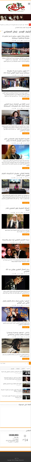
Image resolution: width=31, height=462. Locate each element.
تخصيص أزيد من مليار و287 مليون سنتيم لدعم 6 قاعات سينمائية (12, 396)
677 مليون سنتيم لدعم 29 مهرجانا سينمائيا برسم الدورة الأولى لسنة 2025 (16, 71)
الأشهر (23, 369)
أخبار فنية (19, 212)
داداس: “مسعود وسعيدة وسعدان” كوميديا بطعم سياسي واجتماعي (17, 333)
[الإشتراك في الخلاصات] (0, 31)
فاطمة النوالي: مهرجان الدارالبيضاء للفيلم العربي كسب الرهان (15, 174)
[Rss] (18, 458)
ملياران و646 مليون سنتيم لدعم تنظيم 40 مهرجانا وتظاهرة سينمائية (15, 37)
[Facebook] (16, 458)
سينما (20, 40)
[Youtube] (15, 458)
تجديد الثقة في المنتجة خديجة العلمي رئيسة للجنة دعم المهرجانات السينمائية (16, 105)
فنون (18, 40)
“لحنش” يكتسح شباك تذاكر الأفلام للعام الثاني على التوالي (16, 302)
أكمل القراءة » (25, 65)
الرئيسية (28, 27)
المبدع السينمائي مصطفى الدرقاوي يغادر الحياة (11, 372)
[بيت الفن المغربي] (15, 7)
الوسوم (12, 369)
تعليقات (17, 369)
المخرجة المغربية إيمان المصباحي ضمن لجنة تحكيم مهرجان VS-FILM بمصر (16, 139)
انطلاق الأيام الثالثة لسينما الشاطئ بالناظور (12, 384)
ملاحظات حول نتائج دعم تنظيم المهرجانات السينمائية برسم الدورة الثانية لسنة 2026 (13, 378)
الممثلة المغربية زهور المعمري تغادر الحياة (17, 209)
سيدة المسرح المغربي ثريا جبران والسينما (15, 239)
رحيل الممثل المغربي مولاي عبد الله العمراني (17, 270)
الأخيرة (28, 369)
